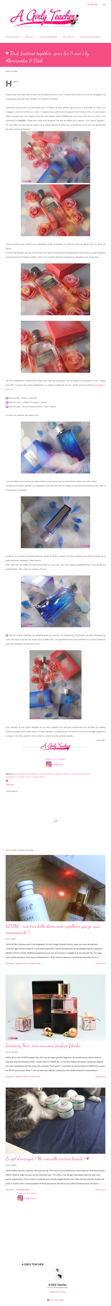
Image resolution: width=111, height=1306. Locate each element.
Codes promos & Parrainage (90, 37)
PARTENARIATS (11, 777)
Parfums (85, 774)
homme (58, 774)
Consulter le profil (57, 1292)
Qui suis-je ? (29, 37)
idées (73, 774)
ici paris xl (65, 774)
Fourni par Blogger (57, 1300)
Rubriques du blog (12, 37)
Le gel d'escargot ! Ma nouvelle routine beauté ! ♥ (47, 1158)
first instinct (48, 774)
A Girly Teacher (57, 1284)
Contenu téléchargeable (48, 37)
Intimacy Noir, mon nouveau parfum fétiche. (43, 1045)
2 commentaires (22, 1190)
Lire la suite (100, 963)
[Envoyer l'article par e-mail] (7, 781)
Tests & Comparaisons (34, 777)
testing (21, 777)
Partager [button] (10, 785)
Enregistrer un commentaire (28, 963)
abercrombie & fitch (33, 774)
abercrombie (18, 774)
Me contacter (68, 37)
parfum (79, 774)
